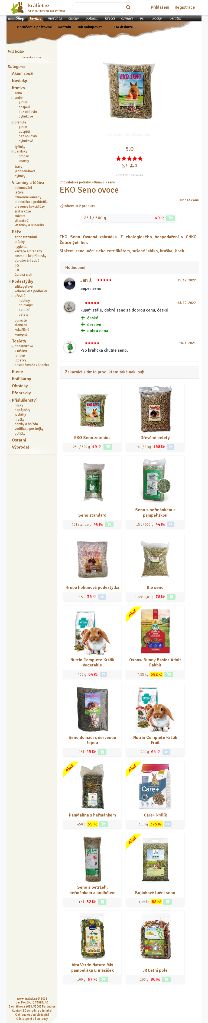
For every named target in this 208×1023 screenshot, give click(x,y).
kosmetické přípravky (30, 256)
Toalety (19, 341)
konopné (21, 334)
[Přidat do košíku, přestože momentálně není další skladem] (109, 524)
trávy (18, 166)
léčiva (19, 192)
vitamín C (22, 220)
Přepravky (21, 393)
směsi (19, 98)
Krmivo (18, 88)
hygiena (21, 246)
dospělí (24, 107)
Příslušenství (24, 400)
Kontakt (64, 26)
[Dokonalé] (140, 158)
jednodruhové (25, 171)
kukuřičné (22, 330)
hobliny (24, 300)
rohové (20, 356)
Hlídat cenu (189, 200)
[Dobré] (129, 158)
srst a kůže (23, 211)
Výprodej (20, 447)
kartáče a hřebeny (28, 251)
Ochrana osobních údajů (31, 1014)
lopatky (20, 360)
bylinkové (26, 116)
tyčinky (20, 147)
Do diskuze (123, 26)
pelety (23, 314)
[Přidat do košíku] (170, 218)
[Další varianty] (170, 447)
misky (19, 405)
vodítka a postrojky (29, 429)
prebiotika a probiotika (31, 202)
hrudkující (26, 305)
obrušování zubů (27, 260)
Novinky (19, 80)
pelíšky (20, 433)
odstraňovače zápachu (32, 365)
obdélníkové (24, 346)
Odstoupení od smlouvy (32, 1019)
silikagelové (24, 286)
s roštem (21, 351)
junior (23, 102)
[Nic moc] (124, 158)
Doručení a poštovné (34, 26)
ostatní (24, 310)
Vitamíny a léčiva (28, 182)
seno (18, 93)
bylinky (20, 176)
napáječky (22, 410)
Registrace (185, 7)
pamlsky (21, 151)
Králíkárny (21, 379)
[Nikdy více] (118, 158)
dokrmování (23, 188)
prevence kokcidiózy (30, 206)
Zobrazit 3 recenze (129, 175)
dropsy (24, 156)
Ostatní (19, 440)
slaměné (21, 325)
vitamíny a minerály (29, 225)
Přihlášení (160, 7)
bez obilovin (28, 112)
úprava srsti (23, 274)
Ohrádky (20, 386)
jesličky (20, 414)
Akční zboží (22, 73)
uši (17, 270)
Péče (16, 232)
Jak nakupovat (89, 26)
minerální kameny (28, 197)
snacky (24, 161)
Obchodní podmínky (37, 1010)
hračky (19, 419)
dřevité (20, 296)
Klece (17, 371)
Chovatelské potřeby (75, 182)
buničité (21, 320)
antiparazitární (26, 237)
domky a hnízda (26, 424)
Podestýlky (22, 281)
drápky (20, 242)
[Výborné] (135, 158)
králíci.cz (39, 5)
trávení (20, 216)
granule (20, 122)
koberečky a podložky (31, 291)
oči (17, 265)
